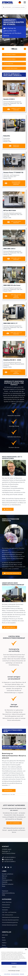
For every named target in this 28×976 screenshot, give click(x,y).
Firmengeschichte (7, 880)
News (3, 886)
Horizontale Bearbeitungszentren (10, 920)
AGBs (3, 895)
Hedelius (4, 942)
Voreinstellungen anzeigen (14, 970)
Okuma (4, 945)
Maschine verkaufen (7, 884)
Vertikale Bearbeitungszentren (9, 925)
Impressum (22, 974)
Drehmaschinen (6, 905)
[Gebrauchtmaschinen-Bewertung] (14, 735)
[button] (26, 949)
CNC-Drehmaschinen (7, 915)
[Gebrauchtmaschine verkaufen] (14, 523)
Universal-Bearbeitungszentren (10, 922)
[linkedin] (8, 867)
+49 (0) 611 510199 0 (9, 861)
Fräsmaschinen (6, 907)
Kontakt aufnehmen (7, 874)
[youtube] (5, 867)
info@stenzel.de (8, 859)
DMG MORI (5, 935)
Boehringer (5, 947)
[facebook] (2, 867)
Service (4, 878)
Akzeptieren (14, 963)
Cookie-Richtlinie (7, 974)
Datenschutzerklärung (15, 974)
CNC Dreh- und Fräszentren (9, 912)
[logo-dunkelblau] (7, 2)
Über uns (4, 876)
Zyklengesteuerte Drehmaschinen (10, 917)
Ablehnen (14, 966)
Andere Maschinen (6, 902)
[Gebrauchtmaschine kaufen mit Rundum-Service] (14, 587)
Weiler (3, 937)
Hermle (4, 940)
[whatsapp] (11, 867)
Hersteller (4, 882)
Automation (5, 910)
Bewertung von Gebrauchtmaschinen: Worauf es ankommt (14, 756)
